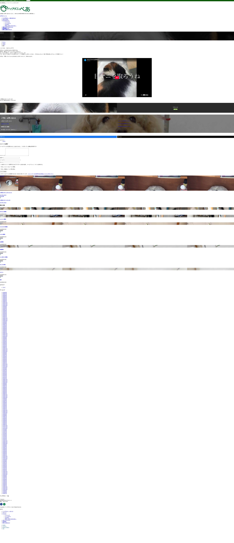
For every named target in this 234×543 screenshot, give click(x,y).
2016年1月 (4, 454)
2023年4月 (4, 343)
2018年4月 (4, 420)
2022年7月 (4, 355)
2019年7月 (4, 401)
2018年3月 (4, 421)
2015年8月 (4, 461)
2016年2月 (4, 453)
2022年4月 (4, 359)
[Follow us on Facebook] (1, 504)
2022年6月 (4, 356)
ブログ (3, 141)
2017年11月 (4, 426)
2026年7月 (4, 293)
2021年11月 (4, 365)
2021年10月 (4, 366)
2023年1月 (4, 347)
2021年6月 (4, 371)
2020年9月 (4, 383)
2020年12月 (4, 379)
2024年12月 (4, 318)
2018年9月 (4, 414)
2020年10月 (4, 382)
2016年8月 (4, 446)
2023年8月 (4, 338)
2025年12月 (4, 302)
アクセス (4, 526)
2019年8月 (4, 399)
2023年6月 (4, 341)
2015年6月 (4, 463)
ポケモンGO (3, 211)
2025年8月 (4, 307)
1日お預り (7, 24)
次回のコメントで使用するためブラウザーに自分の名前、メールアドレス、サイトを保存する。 (22, 164)
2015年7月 (4, 462)
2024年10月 (4, 320)
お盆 (2, 241)
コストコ (1, 272)
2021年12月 (4, 364)
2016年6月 (4, 448)
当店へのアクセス (6, 520)
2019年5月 (4, 403)
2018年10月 (4, 412)
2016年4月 (4, 451)
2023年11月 (4, 334)
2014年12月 (4, 471)
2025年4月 (4, 313)
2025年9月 (4, 306)
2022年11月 (4, 350)
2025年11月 (4, 304)
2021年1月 (4, 378)
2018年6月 (4, 417)
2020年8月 (4, 384)
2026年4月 (4, 297)
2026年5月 (4, 296)
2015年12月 (4, 456)
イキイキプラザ (4, 226)
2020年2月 (4, 392)
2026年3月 (4, 298)
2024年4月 (4, 328)
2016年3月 (4, 452)
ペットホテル (8, 23)
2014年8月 (4, 476)
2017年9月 (4, 429)
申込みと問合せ (5, 527)
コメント (2, 155)
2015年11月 (4, 457)
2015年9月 (4, 460)
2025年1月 (4, 316)
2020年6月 (4, 387)
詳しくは (28, 0)
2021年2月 (4, 376)
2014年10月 (4, 474)
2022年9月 (4, 352)
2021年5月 (4, 373)
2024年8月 (4, 323)
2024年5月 (4, 327)
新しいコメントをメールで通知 (8, 166)
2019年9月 (4, 398)
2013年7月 (4, 493)
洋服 (2, 249)
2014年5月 (4, 480)
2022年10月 (4, 351)
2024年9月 (4, 321)
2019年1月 (4, 408)
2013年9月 (4, 490)
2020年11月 (4, 380)
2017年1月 (4, 439)
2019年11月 (4, 396)
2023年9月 (4, 337)
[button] (58, 123)
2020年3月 (4, 391)
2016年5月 (4, 449)
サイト (1, 162)
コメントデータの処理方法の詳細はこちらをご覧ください (40, 173)
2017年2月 (4, 438)
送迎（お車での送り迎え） (11, 25)
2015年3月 (4, 467)
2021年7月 (4, 370)
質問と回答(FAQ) (6, 522)
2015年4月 (4, 466)
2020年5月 (4, 388)
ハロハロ (2, 234)
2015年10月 (4, 458)
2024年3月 (4, 329)
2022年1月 (4, 362)
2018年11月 (4, 411)
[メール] (4, 504)
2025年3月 (4, 314)
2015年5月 (4, 465)
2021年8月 (4, 369)
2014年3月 (4, 483)
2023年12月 (4, 333)
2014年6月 (4, 479)
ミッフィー (3, 219)
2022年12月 (4, 348)
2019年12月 (4, 394)
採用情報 (4, 521)
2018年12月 (4, 410)
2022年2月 (4, 361)
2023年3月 (4, 344)
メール (2, 159)
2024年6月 (4, 325)
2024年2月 (4, 330)
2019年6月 (4, 402)
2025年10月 (4, 305)
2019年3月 (4, 406)
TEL (3, 528)
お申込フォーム (3, 15)
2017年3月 (4, 437)
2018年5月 (4, 419)
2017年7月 (4, 431)
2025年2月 (4, 315)
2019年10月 (4, 397)
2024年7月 (4, 324)
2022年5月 (4, 357)
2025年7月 (4, 309)
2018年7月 (4, 416)
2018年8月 (4, 415)
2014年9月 (4, 475)
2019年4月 (4, 405)
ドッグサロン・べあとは (7, 511)
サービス (4, 513)
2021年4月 (4, 374)
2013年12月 (4, 486)
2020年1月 (4, 393)
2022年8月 (4, 353)
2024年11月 (4, 319)
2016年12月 (4, 440)
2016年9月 (4, 444)
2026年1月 (4, 301)
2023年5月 (4, 342)
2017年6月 (4, 433)
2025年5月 (4, 311)
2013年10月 (4, 489)
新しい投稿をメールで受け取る (8, 169)
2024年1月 (4, 332)
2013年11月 (4, 488)
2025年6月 (4, 310)
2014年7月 (4, 478)
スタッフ (4, 512)
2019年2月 (4, 407)
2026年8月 (4, 292)
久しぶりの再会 (3, 264)
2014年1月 (4, 485)
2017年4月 (4, 435)
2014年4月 (4, 481)
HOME (3, 525)
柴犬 (1, 279)
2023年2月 (4, 346)
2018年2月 (4, 423)
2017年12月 (4, 425)
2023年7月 (4, 339)
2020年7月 (4, 385)
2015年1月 (4, 470)
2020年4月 (4, 389)
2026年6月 (4, 295)
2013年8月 (4, 492)
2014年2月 (4, 484)
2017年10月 (4, 428)
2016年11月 (4, 442)
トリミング (7, 21)
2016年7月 (4, 447)
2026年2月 (4, 300)
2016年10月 (4, 443)
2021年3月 (4, 375)
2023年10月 (4, 336)
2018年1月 (4, 424)
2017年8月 (4, 430)
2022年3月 (4, 360)
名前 (1, 157)
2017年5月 (4, 434)
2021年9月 (4, 368)
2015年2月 (4, 469)
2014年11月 (4, 472)
